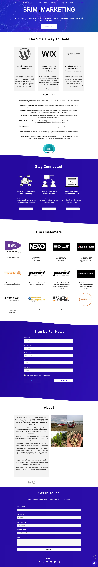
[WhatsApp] (47, 562)
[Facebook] (39, 562)
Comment (20, 537)
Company (27, 367)
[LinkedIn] (29, 482)
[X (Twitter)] (43, 562)
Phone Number (21, 530)
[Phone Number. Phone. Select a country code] (19, 533)
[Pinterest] (55, 562)
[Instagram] (33, 482)
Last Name (27, 345)
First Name (27, 337)
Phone (26, 360)
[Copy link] (59, 562)
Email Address (28, 352)
